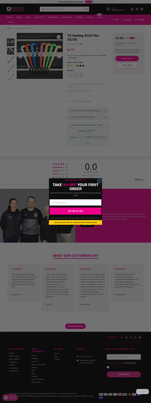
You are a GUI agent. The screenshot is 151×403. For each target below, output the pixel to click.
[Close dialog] (99, 181)
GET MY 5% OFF (75, 211)
